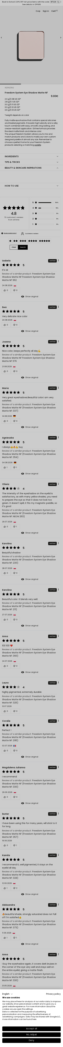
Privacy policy (53, 994)
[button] (7, 994)
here (34, 1019)
